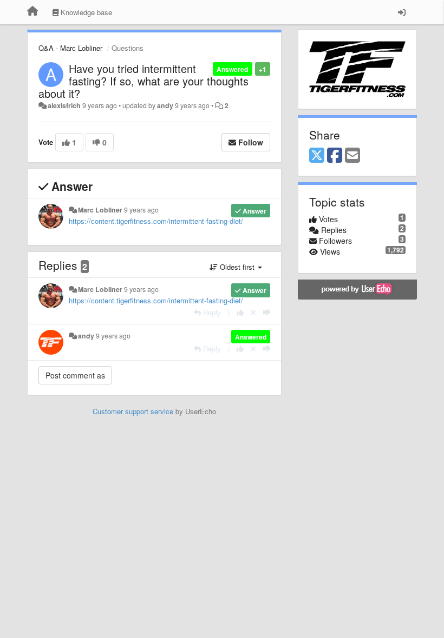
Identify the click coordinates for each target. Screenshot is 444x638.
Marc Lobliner (100, 210)
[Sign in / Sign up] (402, 12)
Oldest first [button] (237, 267)
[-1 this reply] (266, 312)
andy (165, 105)
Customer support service (133, 411)
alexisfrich (64, 105)
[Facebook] (334, 156)
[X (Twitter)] (316, 156)
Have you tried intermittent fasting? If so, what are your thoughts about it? (143, 81)
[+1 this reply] (240, 312)
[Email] (352, 156)
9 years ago (141, 210)
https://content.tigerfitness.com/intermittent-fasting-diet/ (156, 221)
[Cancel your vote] (253, 312)
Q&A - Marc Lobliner (70, 48)
